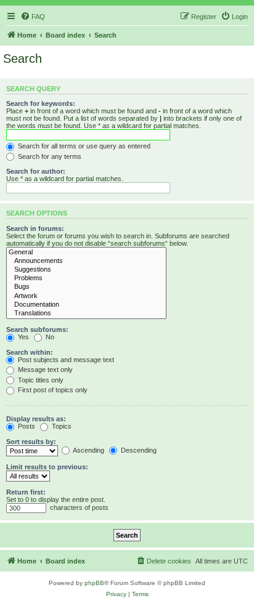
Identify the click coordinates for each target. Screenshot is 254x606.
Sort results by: (31, 441)
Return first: (26, 492)
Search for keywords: (40, 103)
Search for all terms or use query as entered (83, 146)
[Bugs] (86, 287)
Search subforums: (37, 329)
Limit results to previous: (47, 467)
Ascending (88, 450)
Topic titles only (39, 380)
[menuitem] (32, 16)
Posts (25, 426)
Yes (22, 337)
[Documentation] (86, 305)
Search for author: (35, 171)
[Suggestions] (86, 269)
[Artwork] (86, 296)
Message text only (44, 369)
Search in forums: (35, 228)
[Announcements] (86, 261)
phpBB (94, 583)
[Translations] (86, 313)
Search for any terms (48, 156)
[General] (86, 252)
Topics (61, 426)
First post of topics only (52, 390)
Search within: (29, 352)
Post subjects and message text (65, 359)
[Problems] (86, 278)
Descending (138, 450)
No (49, 337)
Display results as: (36, 418)
